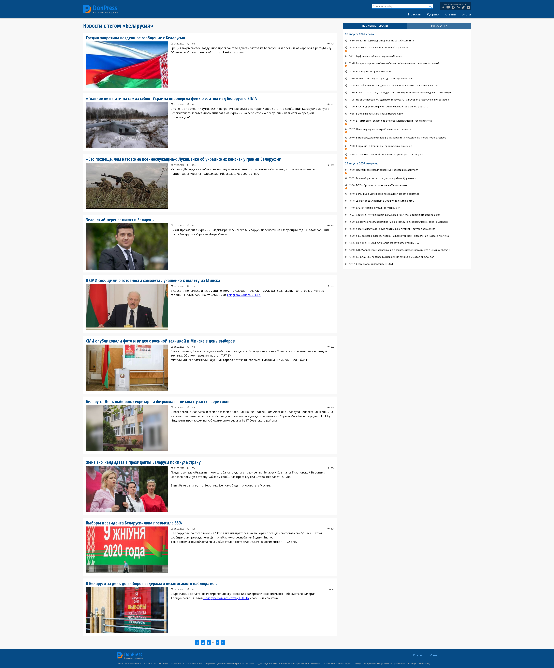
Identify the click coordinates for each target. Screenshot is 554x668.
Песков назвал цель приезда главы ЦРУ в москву (407, 79)
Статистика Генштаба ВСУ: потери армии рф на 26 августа (407, 155)
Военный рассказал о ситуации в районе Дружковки (407, 178)
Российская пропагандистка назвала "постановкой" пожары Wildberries (407, 85)
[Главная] (87, 9)
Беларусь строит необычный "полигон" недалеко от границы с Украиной (407, 64)
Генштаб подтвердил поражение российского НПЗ (407, 41)
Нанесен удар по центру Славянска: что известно (407, 130)
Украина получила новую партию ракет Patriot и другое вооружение (407, 229)
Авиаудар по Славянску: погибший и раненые (407, 48)
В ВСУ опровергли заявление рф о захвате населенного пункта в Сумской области (407, 250)
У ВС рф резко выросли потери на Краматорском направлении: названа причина (407, 236)
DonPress (105, 7)
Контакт (418, 655)
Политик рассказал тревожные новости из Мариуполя (407, 171)
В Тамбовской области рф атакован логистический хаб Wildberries (407, 121)
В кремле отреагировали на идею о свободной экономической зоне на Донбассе (407, 222)
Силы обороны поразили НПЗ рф (407, 264)
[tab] (375, 26)
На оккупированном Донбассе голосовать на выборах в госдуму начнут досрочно (407, 100)
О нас (434, 655)
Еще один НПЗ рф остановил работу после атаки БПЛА (407, 243)
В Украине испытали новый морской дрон (407, 114)
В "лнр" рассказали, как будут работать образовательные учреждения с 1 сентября (407, 93)
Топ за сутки (439, 25)
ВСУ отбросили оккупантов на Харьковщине (407, 186)
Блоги (466, 14)
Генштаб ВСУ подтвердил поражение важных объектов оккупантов (407, 257)
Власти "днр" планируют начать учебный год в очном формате (407, 107)
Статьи (450, 14)
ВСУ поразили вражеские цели (407, 71)
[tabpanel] (407, 149)
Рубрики (433, 14)
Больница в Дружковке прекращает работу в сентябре (407, 194)
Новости (414, 14)
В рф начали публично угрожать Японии (407, 56)
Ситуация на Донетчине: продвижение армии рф (407, 147)
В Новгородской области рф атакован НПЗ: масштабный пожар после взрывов (407, 138)
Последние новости (375, 25)
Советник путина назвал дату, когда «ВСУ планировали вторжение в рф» (407, 215)
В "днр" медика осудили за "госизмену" (407, 208)
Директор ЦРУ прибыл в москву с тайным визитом (407, 201)
